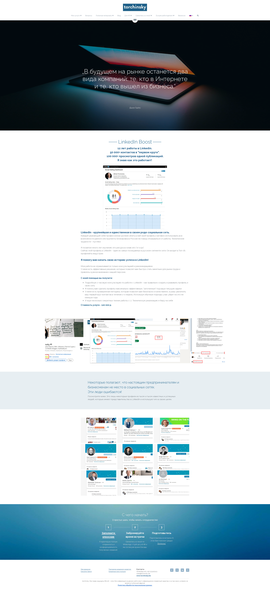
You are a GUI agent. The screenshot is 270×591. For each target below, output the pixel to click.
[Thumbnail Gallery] (67, 367)
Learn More (12, 583)
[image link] (134, 7)
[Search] (198, 15)
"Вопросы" (161, 570)
